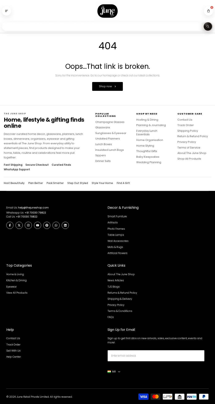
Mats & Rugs (115, 247)
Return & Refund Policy (192, 136)
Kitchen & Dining (16, 280)
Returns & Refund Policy (122, 293)
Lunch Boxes (103, 144)
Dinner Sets (103, 161)
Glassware (102, 127)
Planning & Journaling (151, 125)
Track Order (185, 125)
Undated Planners (107, 139)
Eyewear (11, 286)
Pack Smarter (55, 183)
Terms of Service (188, 148)
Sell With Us (13, 350)
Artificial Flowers (117, 253)
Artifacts (113, 222)
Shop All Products (189, 159)
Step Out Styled (77, 183)
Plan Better (35, 183)
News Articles (116, 280)
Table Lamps (116, 235)
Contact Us (184, 120)
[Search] (208, 26)
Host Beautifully (14, 183)
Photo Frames (116, 229)
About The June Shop (191, 153)
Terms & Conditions (120, 311)
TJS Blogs (114, 286)
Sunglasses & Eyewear (110, 133)
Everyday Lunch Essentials (146, 132)
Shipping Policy (187, 131)
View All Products (17, 293)
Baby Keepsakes (147, 157)
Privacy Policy (186, 142)
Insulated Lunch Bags (109, 150)
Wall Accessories (118, 241)
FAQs (111, 317)
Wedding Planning (148, 162)
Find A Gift (123, 183)
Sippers (100, 155)
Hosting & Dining (147, 120)
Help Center (13, 356)
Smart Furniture (117, 216)
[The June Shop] (107, 11)
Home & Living (15, 274)
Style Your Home (102, 183)
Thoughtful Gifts (146, 151)
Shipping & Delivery (120, 299)
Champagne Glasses (110, 122)
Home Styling (145, 146)
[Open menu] (6, 11)
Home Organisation (149, 140)
